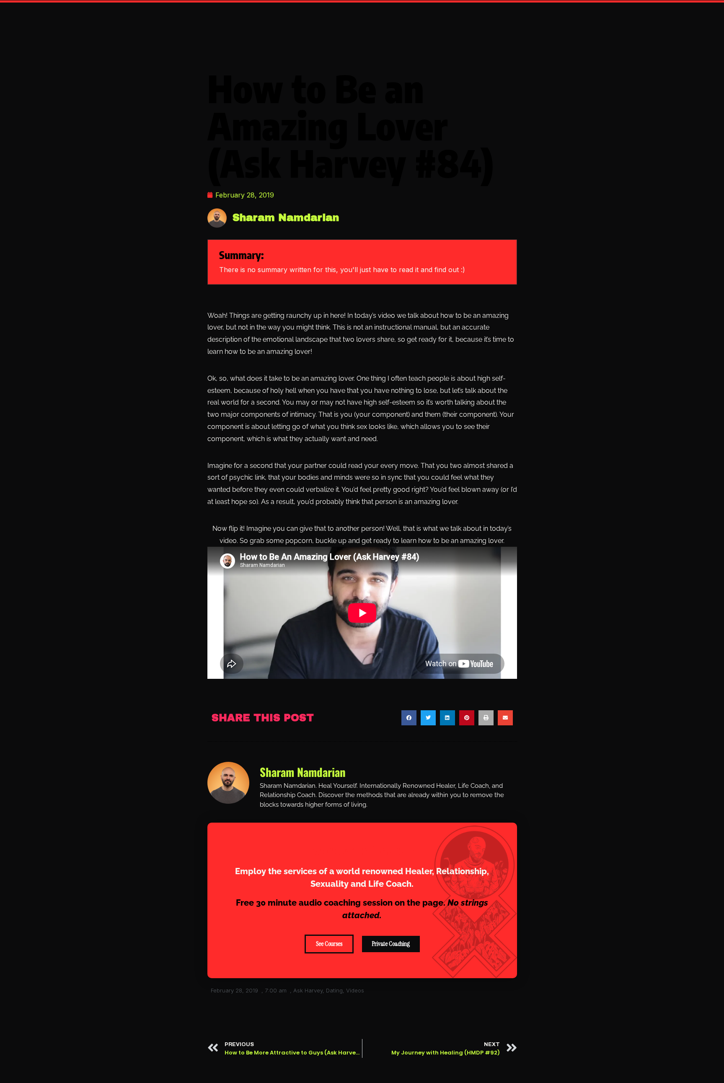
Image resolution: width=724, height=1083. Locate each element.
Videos (355, 990)
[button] (408, 717)
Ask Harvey (308, 990)
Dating (334, 990)
